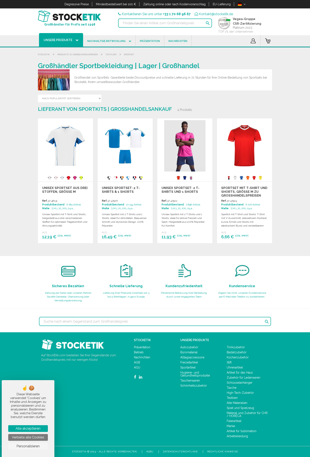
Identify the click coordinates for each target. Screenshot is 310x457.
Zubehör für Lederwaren (243, 377)
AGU (137, 367)
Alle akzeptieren (28, 428)
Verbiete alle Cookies (28, 437)
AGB (137, 362)
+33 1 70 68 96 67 (177, 14)
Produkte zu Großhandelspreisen (77, 54)
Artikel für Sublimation (241, 431)
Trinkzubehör (236, 347)
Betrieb (139, 352)
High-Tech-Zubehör (240, 392)
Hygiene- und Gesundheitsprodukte (195, 374)
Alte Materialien (237, 402)
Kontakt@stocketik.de (216, 14)
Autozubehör (189, 347)
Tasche (231, 387)
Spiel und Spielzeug (240, 407)
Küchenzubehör (238, 357)
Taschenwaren (190, 380)
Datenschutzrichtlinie (180, 451)
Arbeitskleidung (237, 436)
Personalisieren (28, 446)
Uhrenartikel (235, 367)
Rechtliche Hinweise (222, 451)
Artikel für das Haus (240, 372)
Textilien (110, 54)
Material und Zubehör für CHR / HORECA (247, 414)
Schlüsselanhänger (239, 382)
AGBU (150, 451)
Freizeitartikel (189, 362)
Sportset (129, 54)
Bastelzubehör (237, 352)
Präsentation (142, 347)
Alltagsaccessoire (192, 357)
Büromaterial (189, 352)
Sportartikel (188, 367)
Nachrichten (142, 357)
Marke (231, 426)
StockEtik (44, 54)
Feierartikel (234, 420)
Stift (229, 362)
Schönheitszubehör (193, 385)
